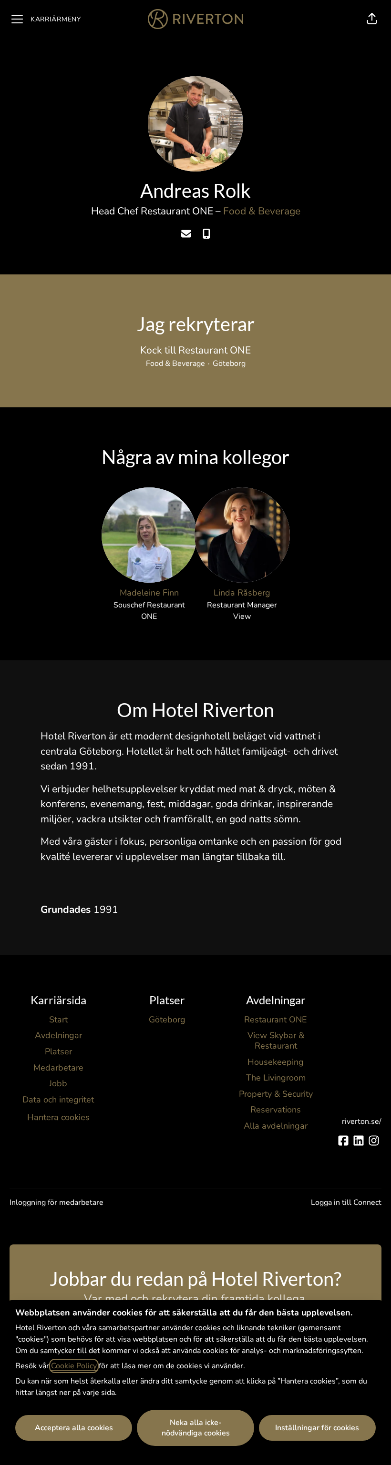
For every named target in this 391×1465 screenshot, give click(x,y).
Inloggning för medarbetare (56, 1202)
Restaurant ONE (275, 1019)
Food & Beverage (261, 211)
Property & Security (276, 1094)
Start (58, 1019)
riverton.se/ (361, 1121)
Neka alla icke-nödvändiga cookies (196, 1427)
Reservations (275, 1109)
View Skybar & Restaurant (275, 1040)
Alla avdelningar (276, 1126)
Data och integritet (58, 1099)
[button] (372, 19)
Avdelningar (58, 1035)
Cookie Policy (74, 1366)
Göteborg (167, 1019)
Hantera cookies (58, 1117)
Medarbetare (58, 1067)
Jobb (58, 1083)
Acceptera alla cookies (74, 1428)
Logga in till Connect (346, 1202)
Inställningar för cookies (317, 1428)
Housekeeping (275, 1062)
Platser (58, 1051)
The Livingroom (276, 1077)
